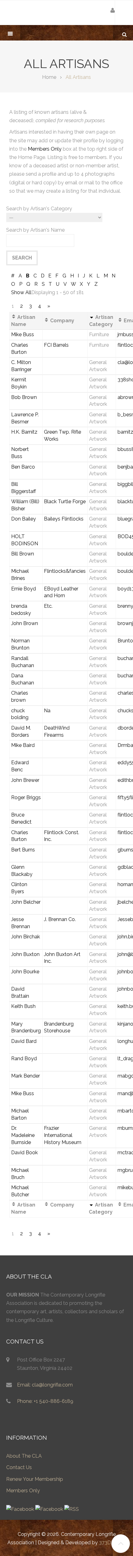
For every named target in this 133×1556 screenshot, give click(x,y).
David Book (24, 1152)
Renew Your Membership (34, 1479)
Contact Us (19, 1467)
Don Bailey (23, 519)
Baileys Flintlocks (64, 519)
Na (47, 711)
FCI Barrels (56, 345)
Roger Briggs (26, 797)
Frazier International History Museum (62, 1135)
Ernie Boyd (23, 589)
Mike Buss (22, 334)
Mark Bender (25, 1076)
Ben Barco (23, 467)
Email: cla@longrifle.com (45, 1385)
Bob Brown (24, 397)
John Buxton (25, 954)
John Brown (24, 623)
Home (49, 77)
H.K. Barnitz (24, 432)
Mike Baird (23, 745)
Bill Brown (22, 554)
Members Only (45, 149)
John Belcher (26, 902)
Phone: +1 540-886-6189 (45, 1401)
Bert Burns (23, 850)
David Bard (23, 1041)
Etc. (48, 606)
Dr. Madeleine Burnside (23, 1135)
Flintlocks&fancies (65, 571)
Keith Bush (23, 1006)
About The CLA (24, 1456)
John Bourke (25, 972)
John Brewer (25, 780)
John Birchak (25, 937)
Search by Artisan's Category (39, 209)
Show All (21, 292)
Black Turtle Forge (65, 501)
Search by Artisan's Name (35, 230)
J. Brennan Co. (60, 919)
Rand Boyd (24, 1058)
